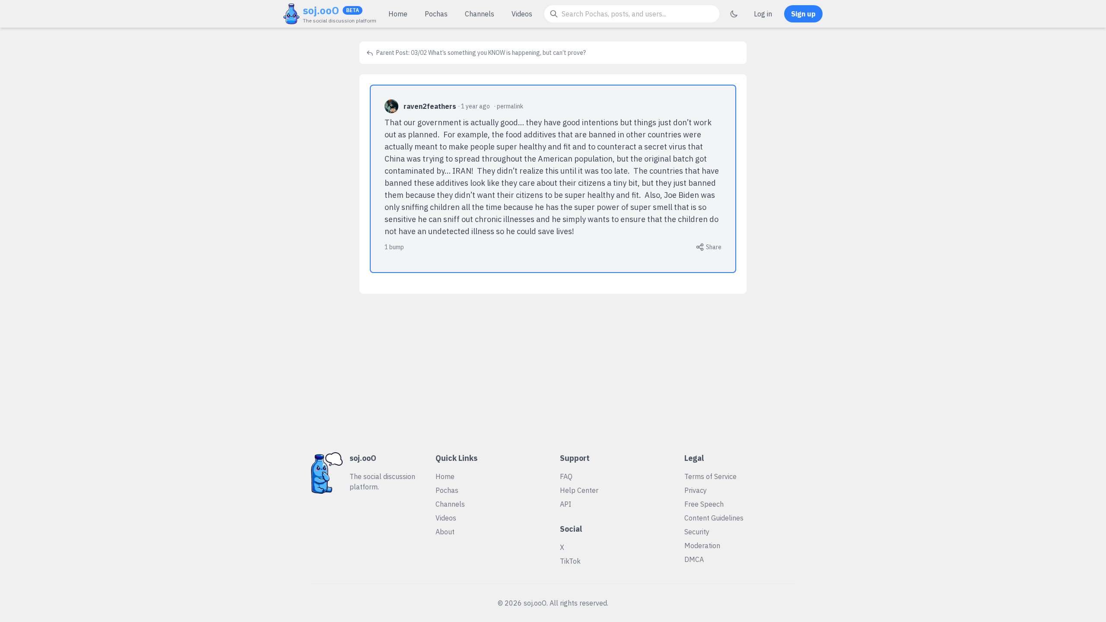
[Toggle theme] (734, 14)
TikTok (570, 561)
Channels (479, 14)
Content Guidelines (714, 518)
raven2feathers (430, 106)
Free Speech (704, 504)
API (565, 504)
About (444, 531)
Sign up (803, 14)
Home (397, 14)
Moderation (702, 545)
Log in (763, 14)
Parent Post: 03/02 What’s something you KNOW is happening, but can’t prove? (480, 53)
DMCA (694, 559)
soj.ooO (321, 10)
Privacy (695, 490)
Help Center (579, 490)
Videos (522, 14)
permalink (510, 106)
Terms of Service (710, 476)
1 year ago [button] (475, 106)
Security (696, 531)
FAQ (566, 476)
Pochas (436, 14)
